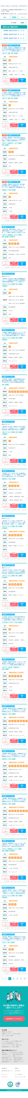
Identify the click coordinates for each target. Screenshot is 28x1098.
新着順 (22, 22)
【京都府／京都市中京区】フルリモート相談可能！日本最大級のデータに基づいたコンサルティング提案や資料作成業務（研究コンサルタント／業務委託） (14, 663)
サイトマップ (4, 1074)
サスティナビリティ (19, 1077)
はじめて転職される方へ (16, 1041)
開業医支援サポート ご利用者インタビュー (13, 1061)
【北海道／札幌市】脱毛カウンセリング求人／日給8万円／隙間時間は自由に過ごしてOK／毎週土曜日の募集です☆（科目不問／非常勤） (14, 334)
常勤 (4, 17)
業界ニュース (16, 1056)
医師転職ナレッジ (6, 1054)
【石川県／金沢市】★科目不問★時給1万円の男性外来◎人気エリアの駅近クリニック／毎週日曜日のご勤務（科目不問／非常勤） (14, 618)
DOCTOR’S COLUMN (16, 1052)
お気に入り (6, 80)
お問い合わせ (17, 1070)
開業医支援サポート (7, 1057)
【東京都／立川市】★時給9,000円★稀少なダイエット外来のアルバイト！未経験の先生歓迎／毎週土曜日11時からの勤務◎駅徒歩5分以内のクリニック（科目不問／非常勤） (14, 428)
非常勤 (14, 17)
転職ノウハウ (5, 1052)
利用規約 (17, 1068)
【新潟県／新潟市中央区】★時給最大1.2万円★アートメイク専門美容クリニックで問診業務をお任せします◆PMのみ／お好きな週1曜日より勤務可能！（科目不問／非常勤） (14, 710)
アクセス (3, 1077)
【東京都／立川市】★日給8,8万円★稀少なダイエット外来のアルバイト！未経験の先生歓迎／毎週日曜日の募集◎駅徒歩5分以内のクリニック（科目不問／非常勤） (14, 571)
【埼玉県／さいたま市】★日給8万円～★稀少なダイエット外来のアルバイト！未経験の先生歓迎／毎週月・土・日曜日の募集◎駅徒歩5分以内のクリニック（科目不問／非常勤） (14, 522)
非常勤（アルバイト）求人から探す (11, 1033)
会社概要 (3, 1068)
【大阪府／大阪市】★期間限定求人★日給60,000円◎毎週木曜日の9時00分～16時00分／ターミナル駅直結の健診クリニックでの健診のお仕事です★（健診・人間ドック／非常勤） (14, 94)
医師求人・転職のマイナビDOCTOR (9, 5)
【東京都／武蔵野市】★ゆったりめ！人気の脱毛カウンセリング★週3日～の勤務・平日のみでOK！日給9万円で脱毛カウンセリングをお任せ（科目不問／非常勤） (14, 845)
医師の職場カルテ (18, 1059)
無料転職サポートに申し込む (14, 1018)
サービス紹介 (5, 1041)
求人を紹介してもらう (14, 80)
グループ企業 (17, 1074)
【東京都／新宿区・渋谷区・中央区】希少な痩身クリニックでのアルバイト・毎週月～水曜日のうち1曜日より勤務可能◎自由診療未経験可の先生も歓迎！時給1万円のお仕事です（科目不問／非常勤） (14, 891)
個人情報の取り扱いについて (7, 1071)
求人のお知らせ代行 (7, 1059)
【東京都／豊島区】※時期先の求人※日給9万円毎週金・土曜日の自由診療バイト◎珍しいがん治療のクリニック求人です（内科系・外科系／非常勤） (14, 938)
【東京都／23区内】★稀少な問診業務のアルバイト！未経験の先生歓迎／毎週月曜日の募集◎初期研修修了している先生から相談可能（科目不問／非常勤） (14, 280)
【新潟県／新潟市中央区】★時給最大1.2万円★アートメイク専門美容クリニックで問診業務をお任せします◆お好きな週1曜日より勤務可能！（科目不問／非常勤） (14, 800)
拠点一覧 (18, 1044)
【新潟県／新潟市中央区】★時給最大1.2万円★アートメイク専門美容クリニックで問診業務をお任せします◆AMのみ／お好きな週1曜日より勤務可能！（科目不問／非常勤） (14, 755)
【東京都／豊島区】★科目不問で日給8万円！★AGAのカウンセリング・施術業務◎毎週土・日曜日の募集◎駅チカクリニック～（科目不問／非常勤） (14, 139)
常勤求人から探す (6, 1031)
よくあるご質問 (14, 1046)
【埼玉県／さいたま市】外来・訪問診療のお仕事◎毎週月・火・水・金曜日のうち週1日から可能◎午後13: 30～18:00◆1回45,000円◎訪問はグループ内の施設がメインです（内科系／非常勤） (14, 475)
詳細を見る (22, 80)
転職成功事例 (5, 1046)
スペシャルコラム (6, 1056)
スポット (23, 17)
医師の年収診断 (18, 1057)
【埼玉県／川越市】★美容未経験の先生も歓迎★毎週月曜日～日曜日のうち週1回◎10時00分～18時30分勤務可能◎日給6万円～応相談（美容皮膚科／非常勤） (14, 380)
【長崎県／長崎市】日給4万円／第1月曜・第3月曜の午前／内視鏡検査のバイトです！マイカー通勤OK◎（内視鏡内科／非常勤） (14, 186)
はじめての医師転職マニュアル (10, 1043)
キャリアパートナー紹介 (8, 1044)
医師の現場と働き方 (18, 1054)
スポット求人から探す (8, 1035)
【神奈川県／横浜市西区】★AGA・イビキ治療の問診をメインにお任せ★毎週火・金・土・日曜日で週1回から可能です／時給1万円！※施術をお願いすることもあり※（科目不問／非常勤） (14, 231)
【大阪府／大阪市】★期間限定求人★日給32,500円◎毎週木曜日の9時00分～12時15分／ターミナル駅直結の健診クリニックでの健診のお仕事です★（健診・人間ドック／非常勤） (14, 49)
